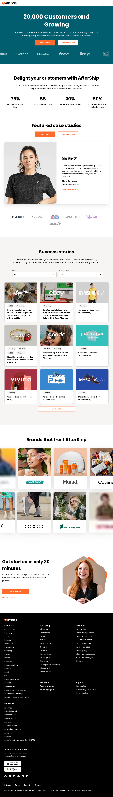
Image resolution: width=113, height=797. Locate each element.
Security (28, 785)
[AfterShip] (10, 3)
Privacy (7, 785)
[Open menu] (109, 3)
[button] (20, 217)
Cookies (38, 785)
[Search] (104, 3)
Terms (18, 785)
